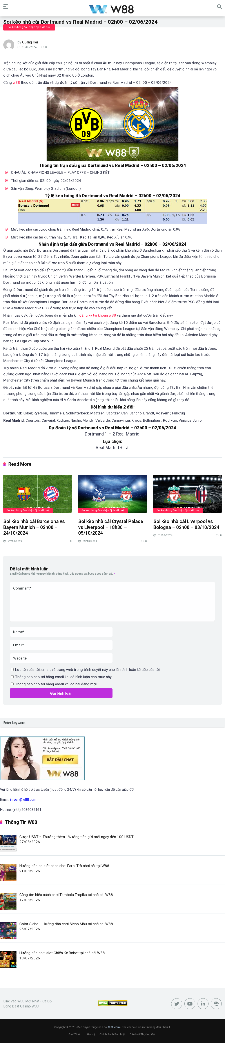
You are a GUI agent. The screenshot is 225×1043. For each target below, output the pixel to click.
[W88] (112, 9)
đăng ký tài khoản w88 (97, 315)
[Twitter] (176, 1003)
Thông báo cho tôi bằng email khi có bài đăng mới (56, 684)
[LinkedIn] (203, 1003)
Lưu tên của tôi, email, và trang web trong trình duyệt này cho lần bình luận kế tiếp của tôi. (88, 669)
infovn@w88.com (23, 799)
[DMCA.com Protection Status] (112, 1005)
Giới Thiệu (75, 1034)
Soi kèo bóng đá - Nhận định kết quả (29, 27)
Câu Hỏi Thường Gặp (143, 1034)
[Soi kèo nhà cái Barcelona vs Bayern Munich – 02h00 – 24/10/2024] (37, 493)
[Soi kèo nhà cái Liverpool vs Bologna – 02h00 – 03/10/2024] (187, 493)
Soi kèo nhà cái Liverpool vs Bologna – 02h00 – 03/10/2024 (186, 524)
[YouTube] (189, 1003)
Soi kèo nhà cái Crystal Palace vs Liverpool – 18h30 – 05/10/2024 (110, 527)
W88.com (114, 1027)
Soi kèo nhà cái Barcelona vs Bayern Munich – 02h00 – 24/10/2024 (34, 527)
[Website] (216, 1003)
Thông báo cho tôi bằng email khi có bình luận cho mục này (63, 677)
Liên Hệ (90, 1034)
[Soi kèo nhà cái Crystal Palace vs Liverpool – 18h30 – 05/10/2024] (112, 493)
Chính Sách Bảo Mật (112, 1034)
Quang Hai (30, 42)
